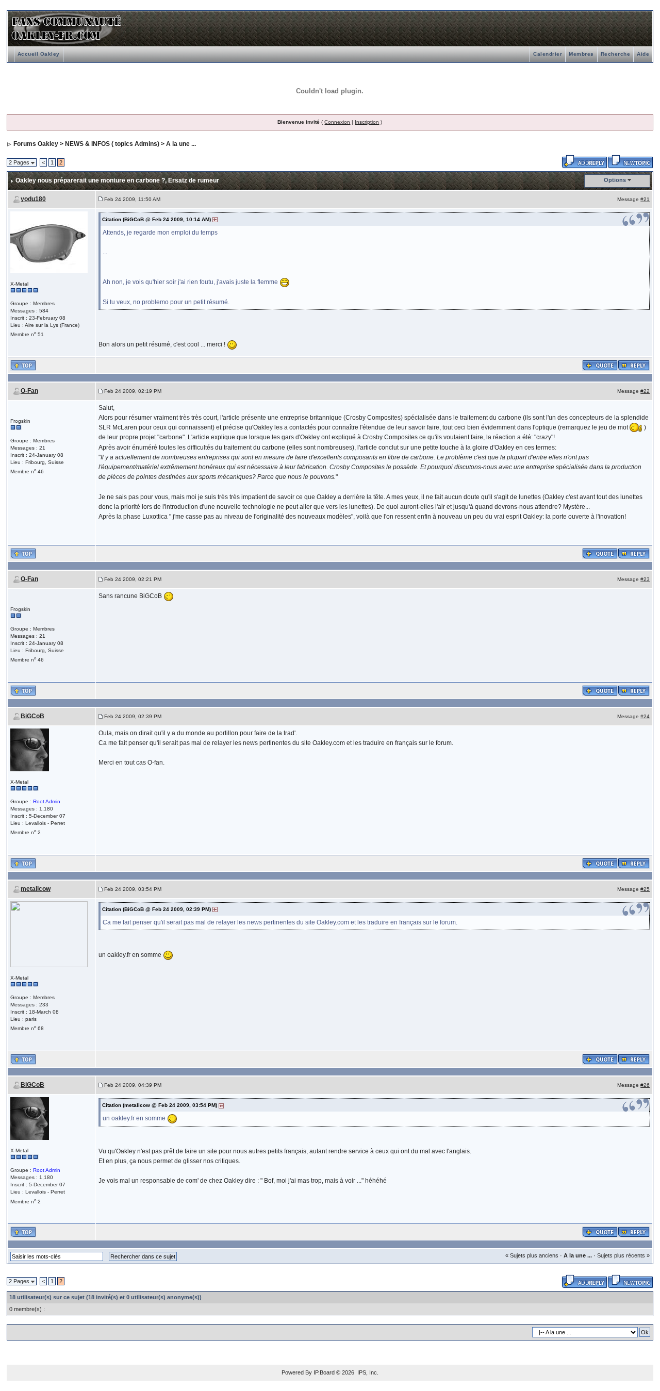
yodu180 (33, 199)
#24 (645, 716)
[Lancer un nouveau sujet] (630, 161)
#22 (645, 391)
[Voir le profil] (49, 241)
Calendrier (547, 54)
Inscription (367, 122)
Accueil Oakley (39, 54)
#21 (645, 199)
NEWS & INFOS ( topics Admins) (112, 143)
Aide (643, 54)
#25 (645, 889)
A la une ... (181, 143)
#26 (645, 1085)
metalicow (36, 888)
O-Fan (29, 390)
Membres (581, 54)
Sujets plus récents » (623, 1255)
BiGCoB (32, 716)
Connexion (337, 122)
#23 (645, 579)
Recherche (616, 54)
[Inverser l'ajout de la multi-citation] (600, 364)
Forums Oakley (35, 143)
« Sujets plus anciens (531, 1255)
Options (615, 180)
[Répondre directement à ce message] (634, 364)
